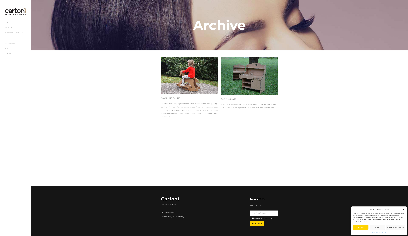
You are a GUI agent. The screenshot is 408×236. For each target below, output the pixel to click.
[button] (404, 209)
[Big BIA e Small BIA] (249, 76)
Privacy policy (268, 218)
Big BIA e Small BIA (229, 99)
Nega (377, 227)
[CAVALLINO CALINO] (189, 75)
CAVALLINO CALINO (170, 98)
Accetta (360, 227)
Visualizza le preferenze (395, 227)
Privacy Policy (383, 232)
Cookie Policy (374, 232)
